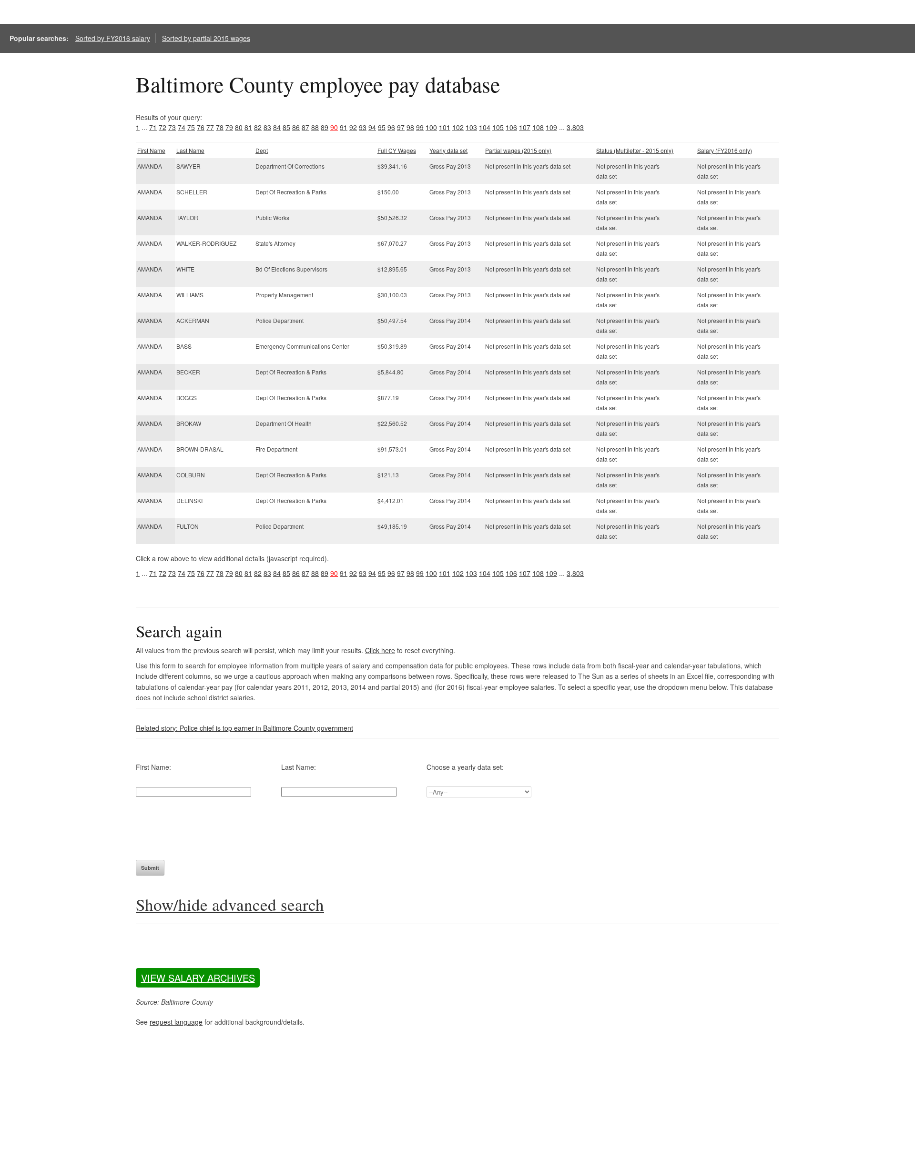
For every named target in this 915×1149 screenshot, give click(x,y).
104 (484, 127)
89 (324, 127)
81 (248, 127)
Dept (261, 150)
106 (511, 127)
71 (153, 127)
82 (258, 127)
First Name (151, 150)
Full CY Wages (396, 150)
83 (267, 127)
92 (353, 127)
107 (524, 127)
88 (315, 127)
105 (498, 127)
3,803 (575, 127)
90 (334, 127)
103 (471, 127)
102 (458, 127)
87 (305, 127)
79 (229, 127)
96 (391, 127)
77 (210, 127)
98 (410, 127)
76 (200, 127)
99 (420, 127)
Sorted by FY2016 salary (112, 38)
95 (382, 127)
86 (296, 127)
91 (343, 127)
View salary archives (198, 978)
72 (162, 127)
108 (538, 127)
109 (551, 127)
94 (372, 127)
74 (181, 127)
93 (362, 127)
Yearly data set (448, 150)
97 (401, 127)
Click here (380, 650)
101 (444, 127)
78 (220, 127)
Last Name (190, 150)
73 (172, 127)
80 (239, 127)
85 (286, 127)
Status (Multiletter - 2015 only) (634, 150)
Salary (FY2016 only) (724, 150)
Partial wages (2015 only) (518, 150)
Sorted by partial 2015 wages (206, 38)
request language (176, 1022)
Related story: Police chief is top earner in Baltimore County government (244, 728)
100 (431, 127)
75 (191, 127)
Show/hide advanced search (230, 904)
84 (277, 127)
